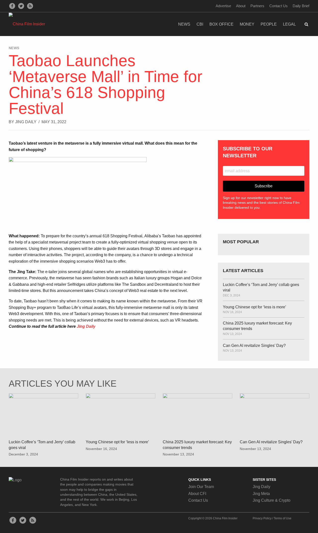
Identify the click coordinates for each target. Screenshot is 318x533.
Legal (289, 24)
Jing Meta (261, 494)
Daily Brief (301, 6)
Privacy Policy (262, 518)
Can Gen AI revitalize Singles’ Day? (254, 345)
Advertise (223, 6)
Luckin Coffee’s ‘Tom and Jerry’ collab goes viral (261, 287)
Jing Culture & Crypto (271, 500)
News (184, 24)
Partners (257, 6)
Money (247, 24)
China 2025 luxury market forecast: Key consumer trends (257, 326)
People (269, 24)
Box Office (221, 24)
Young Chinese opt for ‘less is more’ (254, 307)
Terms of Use (282, 518)
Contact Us (278, 6)
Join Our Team (201, 487)
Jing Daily (26, 122)
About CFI (197, 494)
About (240, 6)
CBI (200, 24)
